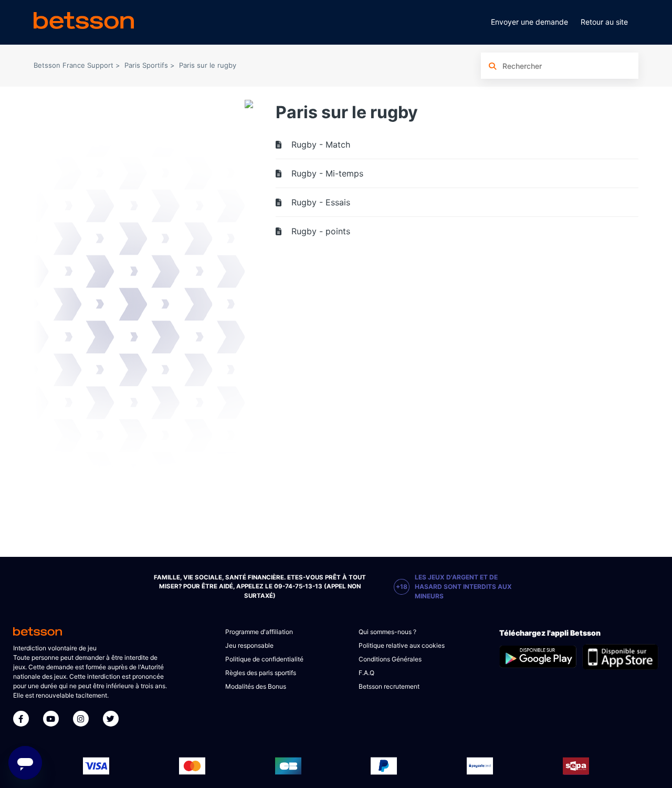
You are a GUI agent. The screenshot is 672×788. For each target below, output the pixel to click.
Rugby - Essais (320, 202)
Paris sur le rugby (207, 65)
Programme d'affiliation (259, 632)
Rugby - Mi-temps (327, 173)
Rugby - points (320, 231)
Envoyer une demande (529, 21)
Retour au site (604, 21)
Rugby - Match (320, 144)
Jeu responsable (249, 645)
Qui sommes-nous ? (387, 632)
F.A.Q (366, 673)
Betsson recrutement (389, 686)
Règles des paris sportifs (260, 673)
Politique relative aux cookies (402, 645)
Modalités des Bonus (255, 686)
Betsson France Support (73, 65)
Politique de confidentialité (264, 659)
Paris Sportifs (146, 65)
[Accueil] (84, 22)
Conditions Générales (390, 659)
